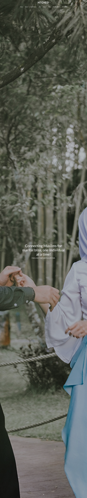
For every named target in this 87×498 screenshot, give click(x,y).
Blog (49, 6)
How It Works (33, 6)
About (26, 6)
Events (44, 6)
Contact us (64, 6)
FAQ (40, 6)
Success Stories (56, 6)
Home (21, 6)
